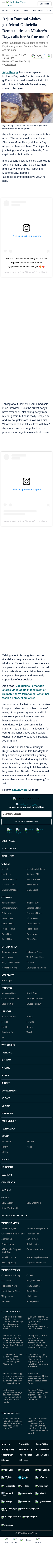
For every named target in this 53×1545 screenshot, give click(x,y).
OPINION (5, 1118)
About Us (5, 1456)
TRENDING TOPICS (10, 1282)
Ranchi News (7, 951)
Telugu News (7, 1308)
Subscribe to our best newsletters (26, 819)
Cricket (26, 10)
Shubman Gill (32, 886)
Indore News (7, 930)
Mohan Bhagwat (8, 1241)
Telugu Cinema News (10, 975)
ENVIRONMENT (9, 1103)
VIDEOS (5, 1088)
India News (38, 10)
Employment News (35, 1011)
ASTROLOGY (7, 987)
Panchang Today (8, 1275)
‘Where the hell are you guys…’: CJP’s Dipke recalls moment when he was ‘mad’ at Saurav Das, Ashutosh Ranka (13, 1353)
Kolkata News (7, 936)
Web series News (9, 980)
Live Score (6, 886)
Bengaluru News (8, 915)
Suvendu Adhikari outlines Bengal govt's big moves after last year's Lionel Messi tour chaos (38, 1407)
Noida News (32, 941)
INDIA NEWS (7, 868)
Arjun (22, 272)
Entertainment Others (36, 980)
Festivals (30, 1034)
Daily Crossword (33, 1215)
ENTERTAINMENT (10, 959)
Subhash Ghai (7, 1251)
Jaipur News (32, 930)
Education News (34, 1016)
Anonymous (10, 64)
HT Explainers (32, 1314)
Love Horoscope (8, 1269)
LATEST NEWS (8, 853)
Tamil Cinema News (35, 969)
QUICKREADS (8, 1194)
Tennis (29, 1159)
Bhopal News (32, 915)
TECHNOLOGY (8, 1141)
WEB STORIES (8, 1057)
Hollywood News (34, 964)
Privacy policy (7, 1462)
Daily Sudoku (7, 1215)
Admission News (8, 1005)
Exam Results (7, 1016)
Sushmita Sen (32, 1246)
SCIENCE (5, 1110)
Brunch (29, 1029)
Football (30, 1154)
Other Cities (31, 951)
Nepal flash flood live (35, 1275)
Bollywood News (9, 964)
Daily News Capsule (12, 826)
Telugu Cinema (33, 1298)
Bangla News (32, 1303)
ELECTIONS (6, 1187)
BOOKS (5, 1172)
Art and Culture (8, 1029)
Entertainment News (10, 1303)
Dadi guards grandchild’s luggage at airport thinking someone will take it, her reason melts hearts (12, 1408)
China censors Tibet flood (13, 1246)
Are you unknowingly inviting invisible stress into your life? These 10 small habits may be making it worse (13, 1390)
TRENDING (6, 1065)
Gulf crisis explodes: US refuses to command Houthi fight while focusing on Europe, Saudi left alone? (13, 1334)
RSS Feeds (23, 1472)
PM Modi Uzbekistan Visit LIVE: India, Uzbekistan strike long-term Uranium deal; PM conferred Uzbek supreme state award (38, 1437)
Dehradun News (33, 920)
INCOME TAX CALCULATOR (14, 1228)
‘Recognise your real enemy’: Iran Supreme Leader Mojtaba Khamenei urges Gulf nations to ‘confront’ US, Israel (37, 1353)
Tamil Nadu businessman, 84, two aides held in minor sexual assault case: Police (38, 1390)
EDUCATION (7, 1000)
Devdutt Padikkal (9, 892)
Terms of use (42, 1456)
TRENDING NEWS (10, 1235)
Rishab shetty (32, 1256)
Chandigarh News (9, 920)
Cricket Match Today (35, 881)
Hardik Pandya (33, 892)
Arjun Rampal (10, 72)
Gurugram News (33, 925)
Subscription (7, 1467)
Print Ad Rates (25, 1467)
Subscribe (44, 4)
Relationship (7, 1044)
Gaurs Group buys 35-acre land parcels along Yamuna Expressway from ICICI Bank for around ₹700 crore (38, 1372)
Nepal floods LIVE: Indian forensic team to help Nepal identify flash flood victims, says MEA (13, 1435)
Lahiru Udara (32, 902)
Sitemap (5, 1472)
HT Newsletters (43, 1462)
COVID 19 (6, 1202)
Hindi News (31, 1308)
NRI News (6, 1314)
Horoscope (6, 993)
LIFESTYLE (6, 1023)
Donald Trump (7, 1256)
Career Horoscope (34, 1261)
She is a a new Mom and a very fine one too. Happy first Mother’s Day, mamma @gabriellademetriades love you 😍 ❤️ (26, 262)
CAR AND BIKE (8, 1133)
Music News (7, 969)
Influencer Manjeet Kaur (37, 1241)
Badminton (6, 1154)
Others (4, 1164)
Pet (2, 1050)
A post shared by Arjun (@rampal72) (20, 521)
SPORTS (5, 1148)
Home (5, 10)
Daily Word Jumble (10, 1220)
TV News (30, 975)
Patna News (6, 946)
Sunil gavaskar (32, 1251)
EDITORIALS (7, 1126)
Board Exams (32, 1005)
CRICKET (5, 876)
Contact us (24, 1456)
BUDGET (5, 1095)
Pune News (31, 946)
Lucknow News (33, 936)
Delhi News (6, 925)
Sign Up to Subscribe (26, 834)
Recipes (29, 1039)
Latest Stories (10, 1323)
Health (4, 1039)
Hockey (4, 1159)
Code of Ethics (42, 1467)
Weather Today (25, 1462)
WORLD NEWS (8, 861)
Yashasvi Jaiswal (8, 897)
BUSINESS (6, 1072)
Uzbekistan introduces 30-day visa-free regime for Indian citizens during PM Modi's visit (13, 1371)
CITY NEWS (6, 910)
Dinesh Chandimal (9, 902)
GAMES (5, 1210)
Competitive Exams (10, 1011)
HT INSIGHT (7, 1179)
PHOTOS (5, 1080)
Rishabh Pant (32, 897)
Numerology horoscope (37, 1269)
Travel (29, 1044)
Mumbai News (8, 941)
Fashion (4, 1034)
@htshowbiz (19, 789)
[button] (3, 4)
